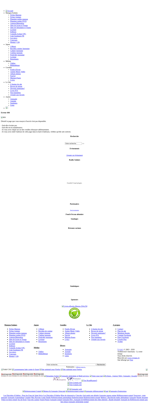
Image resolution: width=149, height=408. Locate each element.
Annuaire (13, 99)
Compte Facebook (124, 335)
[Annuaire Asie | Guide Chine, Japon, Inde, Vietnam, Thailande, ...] (106, 391)
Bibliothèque (15, 65)
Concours (13, 40)
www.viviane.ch (133, 358)
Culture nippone (44, 333)
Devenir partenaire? (17, 88)
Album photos (15, 74)
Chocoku (78, 395)
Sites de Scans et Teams (19, 25)
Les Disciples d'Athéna (51, 395)
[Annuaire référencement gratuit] (75, 389)
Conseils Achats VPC (18, 34)
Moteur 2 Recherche (108, 398)
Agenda (13, 101)
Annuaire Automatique (16, 398)
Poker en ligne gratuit (9, 400)
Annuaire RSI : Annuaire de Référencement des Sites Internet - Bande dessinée (91, 400)
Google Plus (122, 339)
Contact (120, 329)
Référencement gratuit (125, 395)
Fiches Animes (15, 17)
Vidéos (12, 63)
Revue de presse (16, 86)
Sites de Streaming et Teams (20, 28)
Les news (13, 38)
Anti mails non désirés (91, 395)
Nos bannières (15, 93)
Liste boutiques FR (17, 36)
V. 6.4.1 (120, 349)
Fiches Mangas (15, 15)
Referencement (77, 398)
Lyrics (12, 80)
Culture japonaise (16, 51)
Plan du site (121, 331)
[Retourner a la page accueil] (9, 11)
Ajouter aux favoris (17, 95)
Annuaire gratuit (56, 400)
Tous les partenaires (74, 210)
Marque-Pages (15, 78)
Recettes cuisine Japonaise (20, 49)
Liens (12, 105)
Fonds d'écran (15, 70)
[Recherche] (83, 143)
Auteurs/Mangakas (17, 23)
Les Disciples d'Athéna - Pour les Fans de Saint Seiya (23, 395)
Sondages (13, 103)
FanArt (12, 76)
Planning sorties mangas (19, 19)
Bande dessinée (142, 398)
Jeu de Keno (22, 400)
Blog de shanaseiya (68, 395)
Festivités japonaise (17, 55)
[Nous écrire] (7, 108)
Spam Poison (45, 400)
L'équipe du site (16, 84)
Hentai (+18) (15, 42)
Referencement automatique (61, 398)
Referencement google (92, 398)
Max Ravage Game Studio (41, 398)
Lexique (13, 30)
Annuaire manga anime (107, 395)
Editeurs (13, 32)
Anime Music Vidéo (17, 72)
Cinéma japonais (16, 53)
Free (131, 360)
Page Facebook (123, 337)
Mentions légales (123, 333)
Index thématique (122, 398)
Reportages (14, 59)
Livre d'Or (14, 91)
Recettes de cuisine (45, 331)
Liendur (28, 398)
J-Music (13, 46)
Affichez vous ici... (81, 367)
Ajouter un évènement (74, 155)
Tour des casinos (33, 400)
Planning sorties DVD (18, 21)
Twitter (120, 342)
